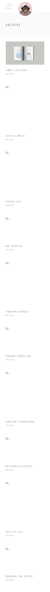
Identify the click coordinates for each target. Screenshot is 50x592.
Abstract (10, 74)
